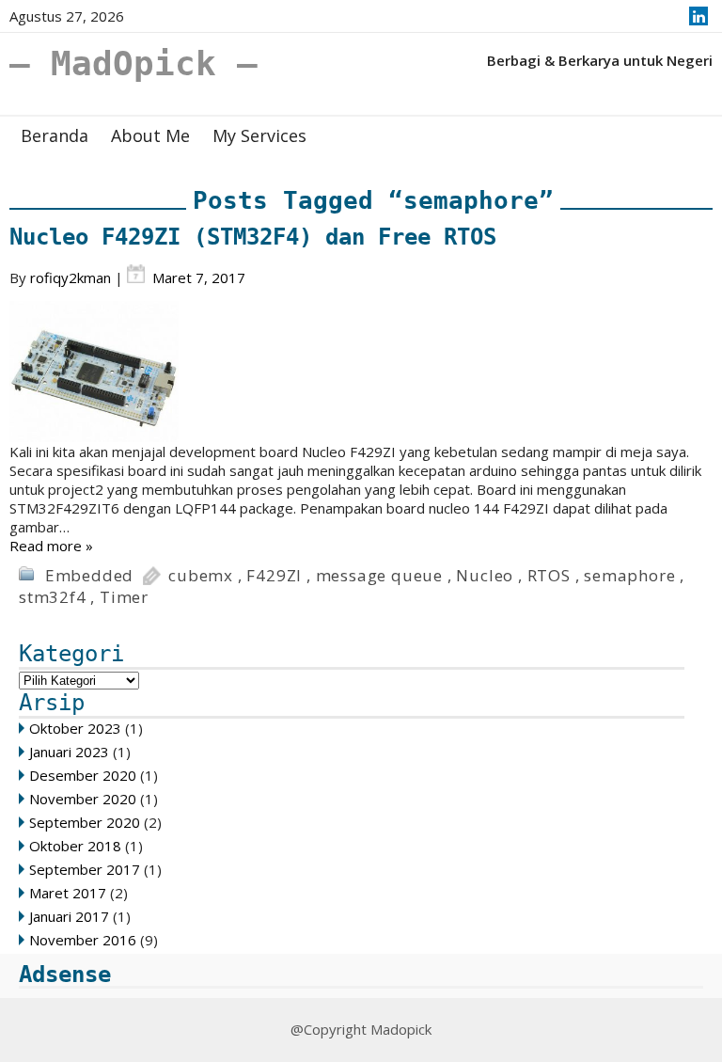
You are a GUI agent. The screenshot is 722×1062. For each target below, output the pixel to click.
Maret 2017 (67, 892)
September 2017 (84, 869)
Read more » (51, 545)
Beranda (54, 135)
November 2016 (82, 939)
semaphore (629, 575)
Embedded (89, 575)
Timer (124, 597)
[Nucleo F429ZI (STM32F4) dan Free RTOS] (361, 371)
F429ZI (274, 575)
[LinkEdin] (699, 16)
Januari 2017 (69, 916)
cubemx (200, 575)
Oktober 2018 (75, 845)
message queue (379, 575)
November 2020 (82, 798)
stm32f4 (52, 597)
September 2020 (84, 822)
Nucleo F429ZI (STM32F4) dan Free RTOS (252, 237)
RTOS (549, 575)
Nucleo (484, 575)
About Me (150, 135)
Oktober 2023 (75, 728)
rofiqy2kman (70, 277)
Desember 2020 (82, 775)
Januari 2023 (69, 751)
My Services (259, 135)
